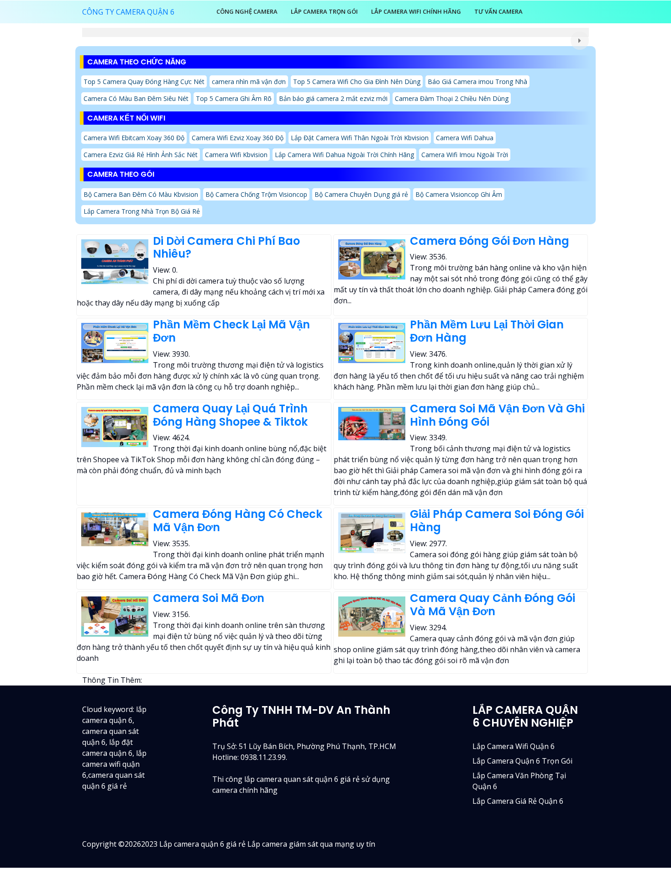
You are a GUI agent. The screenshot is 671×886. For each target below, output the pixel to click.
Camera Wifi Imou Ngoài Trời (464, 154)
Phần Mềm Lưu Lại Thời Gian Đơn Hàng (487, 331)
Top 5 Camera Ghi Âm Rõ (234, 98)
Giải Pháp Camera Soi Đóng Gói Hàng (497, 520)
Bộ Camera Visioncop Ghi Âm (458, 194)
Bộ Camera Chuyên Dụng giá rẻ (361, 194)
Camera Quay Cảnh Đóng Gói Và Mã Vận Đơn (492, 605)
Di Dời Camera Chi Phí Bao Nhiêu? (226, 247)
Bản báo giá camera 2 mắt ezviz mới (333, 98)
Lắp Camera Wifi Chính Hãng (416, 11)
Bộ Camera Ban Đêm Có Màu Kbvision (141, 194)
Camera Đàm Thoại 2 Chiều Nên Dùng (451, 98)
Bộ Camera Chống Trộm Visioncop (256, 194)
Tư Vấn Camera (498, 11)
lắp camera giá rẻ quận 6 (517, 801)
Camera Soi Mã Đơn (208, 598)
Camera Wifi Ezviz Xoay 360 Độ (237, 137)
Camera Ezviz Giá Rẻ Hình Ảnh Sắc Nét (141, 154)
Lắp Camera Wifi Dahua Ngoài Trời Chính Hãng (344, 154)
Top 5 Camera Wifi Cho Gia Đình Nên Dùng (356, 81)
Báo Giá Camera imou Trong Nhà (477, 81)
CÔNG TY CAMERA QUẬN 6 (128, 12)
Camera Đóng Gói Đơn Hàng (489, 240)
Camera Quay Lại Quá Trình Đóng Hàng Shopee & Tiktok (230, 415)
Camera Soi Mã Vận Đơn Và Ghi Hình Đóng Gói (497, 415)
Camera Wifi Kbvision (236, 154)
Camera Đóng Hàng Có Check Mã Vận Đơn (237, 520)
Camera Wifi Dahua (464, 137)
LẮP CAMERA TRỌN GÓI (324, 11)
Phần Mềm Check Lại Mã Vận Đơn (231, 331)
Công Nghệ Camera (247, 11)
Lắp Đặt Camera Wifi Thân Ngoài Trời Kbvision (360, 137)
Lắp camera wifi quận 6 (513, 746)
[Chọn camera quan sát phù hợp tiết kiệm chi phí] (579, 40)
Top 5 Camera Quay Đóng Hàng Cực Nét (144, 81)
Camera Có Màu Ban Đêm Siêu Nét (136, 98)
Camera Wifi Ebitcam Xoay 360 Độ (134, 137)
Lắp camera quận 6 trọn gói (522, 761)
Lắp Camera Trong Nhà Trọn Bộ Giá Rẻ (142, 211)
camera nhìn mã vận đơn (249, 81)
